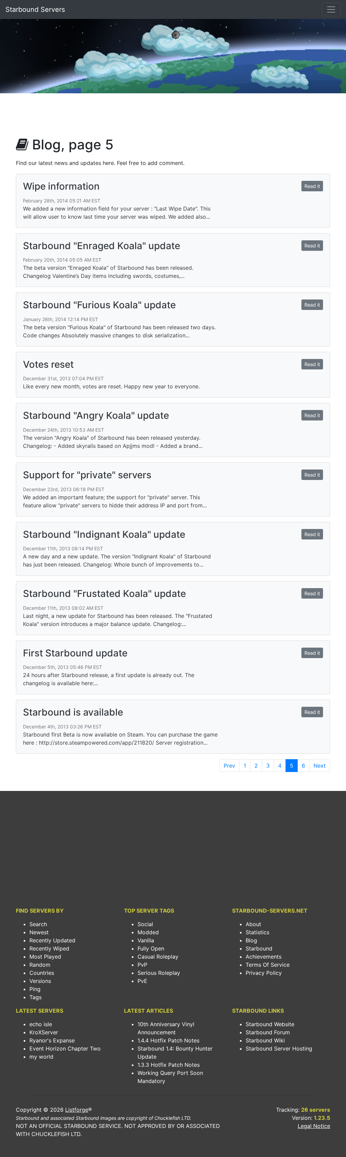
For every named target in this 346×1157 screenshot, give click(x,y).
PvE (142, 981)
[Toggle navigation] (331, 9)
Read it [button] (312, 186)
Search (38, 924)
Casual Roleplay (158, 956)
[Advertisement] (173, 117)
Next (320, 765)
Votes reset (48, 364)
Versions (40, 981)
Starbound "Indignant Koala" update (104, 534)
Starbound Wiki (265, 1040)
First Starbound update (75, 653)
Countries (41, 972)
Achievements (263, 956)
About (253, 924)
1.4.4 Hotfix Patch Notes (168, 1040)
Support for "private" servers (87, 475)
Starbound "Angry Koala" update (96, 415)
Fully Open (151, 948)
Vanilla (146, 940)
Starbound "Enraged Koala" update (101, 245)
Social (145, 924)
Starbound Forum (268, 1032)
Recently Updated (52, 940)
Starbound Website (270, 1024)
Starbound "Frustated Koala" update (104, 593)
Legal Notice (314, 1126)
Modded (148, 932)
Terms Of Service (268, 964)
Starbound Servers (35, 9)
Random (39, 964)
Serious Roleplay (159, 972)
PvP (142, 964)
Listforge (76, 1109)
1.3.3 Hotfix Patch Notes (169, 1064)
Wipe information (61, 186)
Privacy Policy (264, 972)
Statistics (257, 932)
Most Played (45, 956)
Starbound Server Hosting (279, 1048)
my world (41, 1056)
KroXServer (43, 1032)
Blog (251, 940)
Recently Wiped (49, 948)
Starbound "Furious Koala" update (99, 305)
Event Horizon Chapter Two (65, 1048)
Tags (35, 997)
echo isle (40, 1024)
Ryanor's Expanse (52, 1040)
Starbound (259, 948)
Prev (229, 765)
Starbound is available (73, 712)
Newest (39, 932)
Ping (35, 989)
